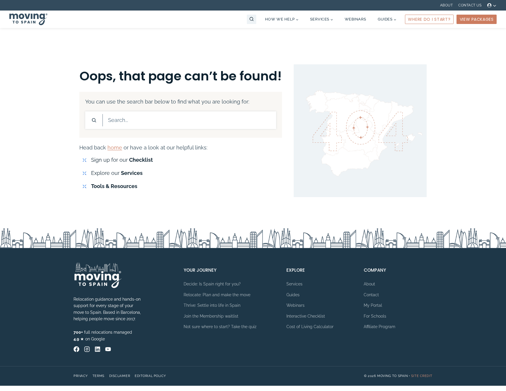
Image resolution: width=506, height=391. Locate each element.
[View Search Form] (251, 19)
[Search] (94, 120)
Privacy (80, 376)
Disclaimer (119, 376)
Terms (99, 376)
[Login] (492, 5)
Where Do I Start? (429, 19)
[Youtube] (108, 349)
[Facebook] (76, 349)
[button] (494, 5)
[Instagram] (87, 349)
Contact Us (469, 5)
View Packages (476, 19)
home (114, 147)
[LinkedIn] (97, 349)
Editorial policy (150, 376)
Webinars (355, 19)
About (446, 5)
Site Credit (422, 376)
